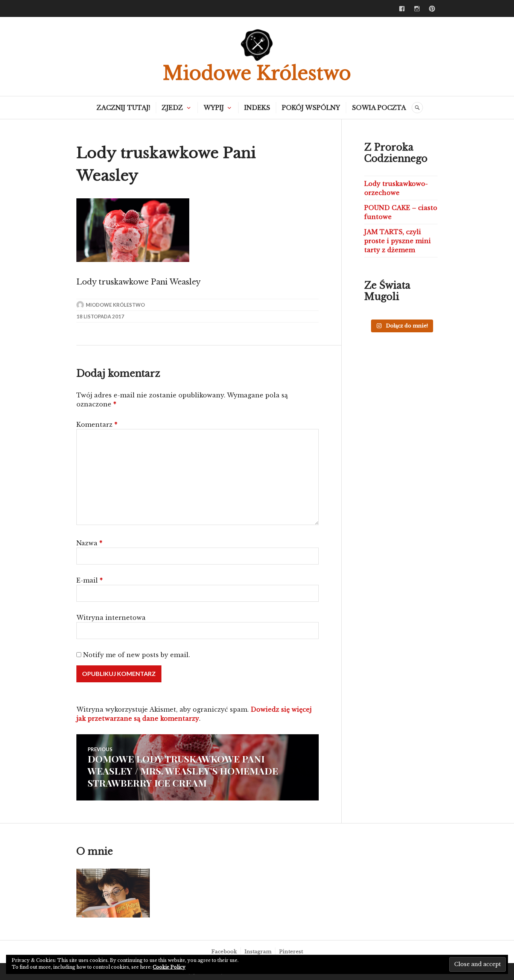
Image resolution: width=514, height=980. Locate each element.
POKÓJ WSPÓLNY (311, 107)
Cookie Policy (169, 967)
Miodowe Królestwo (257, 73)
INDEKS (257, 107)
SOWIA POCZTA (379, 107)
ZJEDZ (172, 107)
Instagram (258, 951)
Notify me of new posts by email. (136, 655)
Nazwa (89, 543)
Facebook (224, 951)
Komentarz (96, 424)
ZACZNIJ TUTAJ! (123, 107)
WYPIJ (214, 107)
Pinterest (291, 951)
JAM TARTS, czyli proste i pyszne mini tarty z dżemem (397, 241)
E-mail (89, 580)
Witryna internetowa (111, 617)
